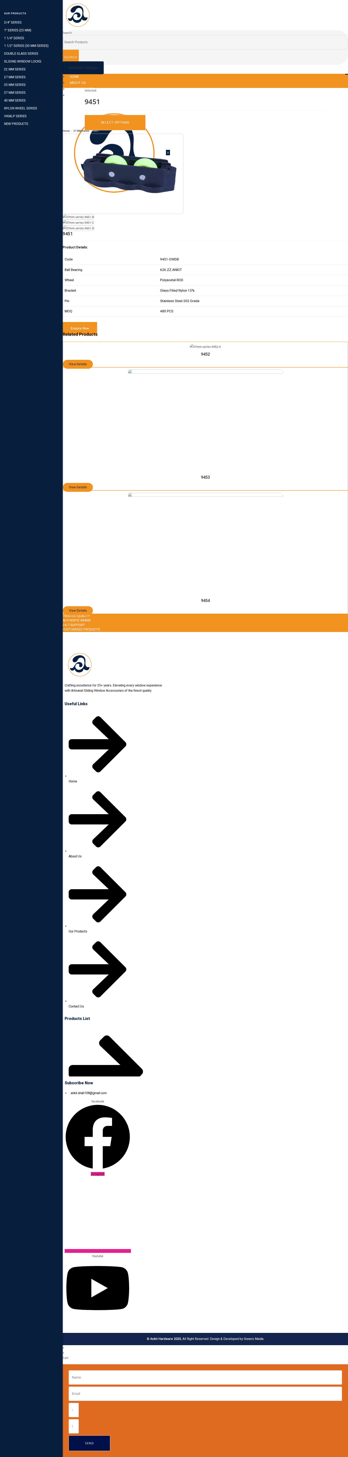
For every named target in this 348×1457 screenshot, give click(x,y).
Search (67, 33)
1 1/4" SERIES (14, 38)
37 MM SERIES (15, 92)
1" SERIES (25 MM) (17, 30)
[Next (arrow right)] (341, 728)
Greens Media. (254, 1339)
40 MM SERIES (15, 100)
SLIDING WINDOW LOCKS (22, 61)
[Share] (334, 4)
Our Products (82, 89)
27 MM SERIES (15, 77)
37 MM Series (81, 131)
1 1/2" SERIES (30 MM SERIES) (26, 45)
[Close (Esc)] (343, 4)
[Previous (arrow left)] (70, 728)
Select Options (115, 122)
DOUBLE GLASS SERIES (21, 53)
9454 (205, 601)
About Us (78, 82)
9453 (205, 477)
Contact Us (80, 95)
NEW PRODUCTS (16, 123)
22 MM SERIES (15, 69)
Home (74, 76)
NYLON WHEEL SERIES (20, 108)
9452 (205, 354)
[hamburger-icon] (346, 74)
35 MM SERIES (15, 84)
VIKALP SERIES (15, 116)
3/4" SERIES (13, 22)
